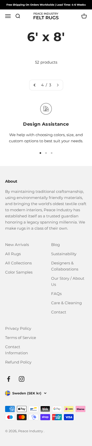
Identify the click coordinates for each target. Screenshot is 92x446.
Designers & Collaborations (64, 266)
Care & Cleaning (66, 302)
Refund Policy (18, 362)
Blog (55, 244)
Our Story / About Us (67, 281)
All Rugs (13, 253)
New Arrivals (17, 244)
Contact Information (16, 349)
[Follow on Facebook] (8, 378)
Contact (58, 312)
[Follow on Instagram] (21, 378)
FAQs (56, 293)
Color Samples (18, 272)
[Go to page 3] (34, 85)
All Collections (18, 263)
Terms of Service (20, 337)
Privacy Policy (18, 328)
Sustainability (63, 253)
